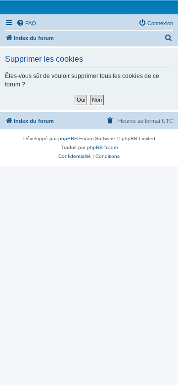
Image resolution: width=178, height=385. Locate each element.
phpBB (66, 138)
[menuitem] (26, 23)
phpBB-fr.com (102, 147)
